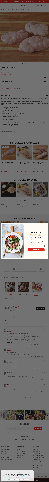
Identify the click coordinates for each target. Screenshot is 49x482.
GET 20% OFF (36, 249)
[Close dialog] (46, 225)
